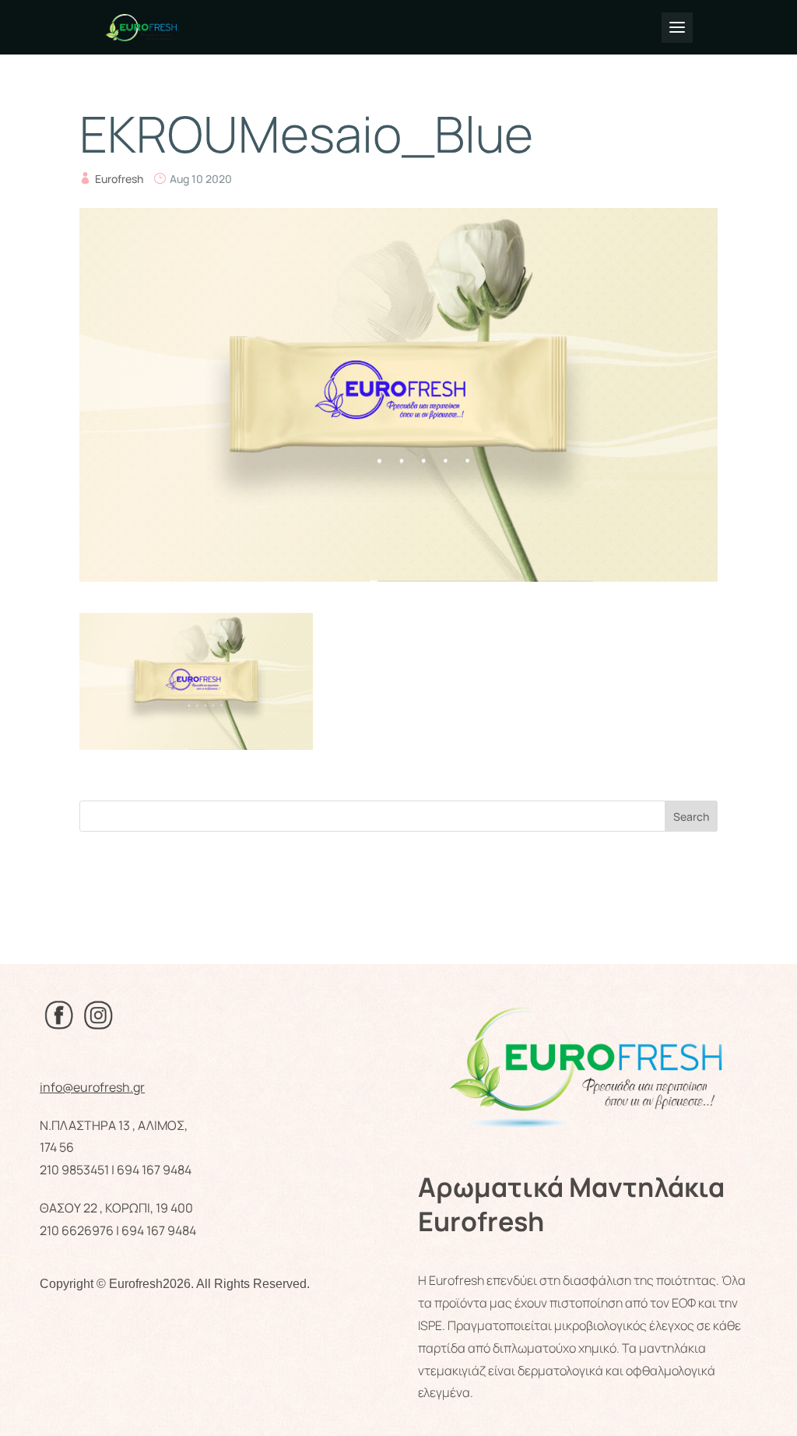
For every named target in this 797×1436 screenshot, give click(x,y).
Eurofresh (119, 178)
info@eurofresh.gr (92, 1087)
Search (691, 816)
